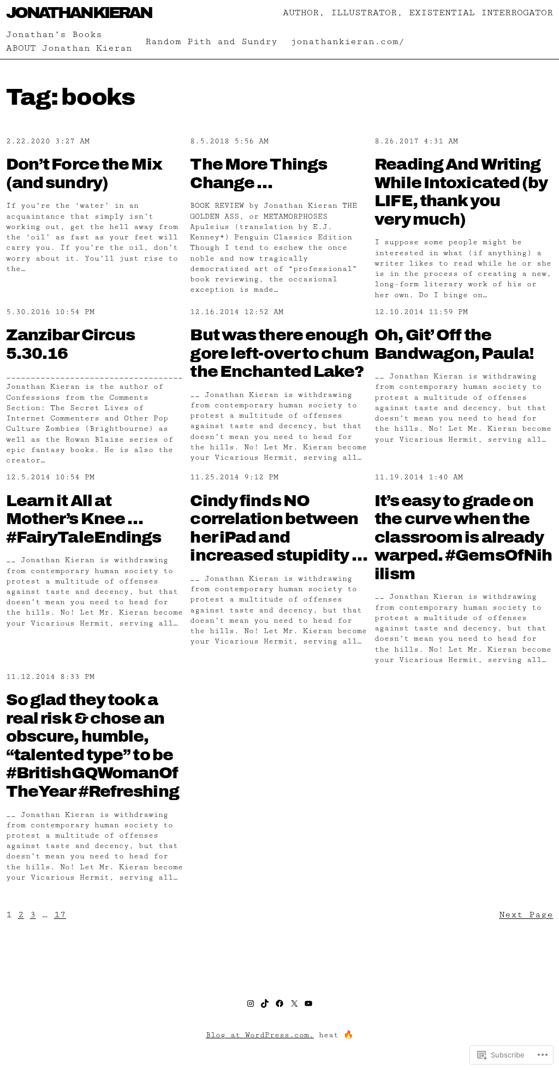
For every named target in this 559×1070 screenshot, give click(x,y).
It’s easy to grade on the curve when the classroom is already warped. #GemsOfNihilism (463, 537)
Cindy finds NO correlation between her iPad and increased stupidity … (278, 528)
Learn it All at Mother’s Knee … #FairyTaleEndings (84, 519)
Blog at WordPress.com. (260, 1035)
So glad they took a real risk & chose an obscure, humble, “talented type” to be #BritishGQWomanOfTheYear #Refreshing (92, 745)
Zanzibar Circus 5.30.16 (70, 344)
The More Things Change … (258, 173)
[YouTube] (308, 1003)
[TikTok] (264, 1003)
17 (60, 914)
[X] (294, 1003)
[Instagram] (250, 1003)
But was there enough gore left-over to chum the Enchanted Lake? (279, 353)
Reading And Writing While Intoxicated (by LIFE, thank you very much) (461, 191)
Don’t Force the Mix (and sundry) (84, 173)
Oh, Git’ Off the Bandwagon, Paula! (454, 344)
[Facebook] (279, 1003)
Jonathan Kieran (79, 12)
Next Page (526, 914)
